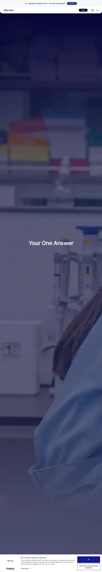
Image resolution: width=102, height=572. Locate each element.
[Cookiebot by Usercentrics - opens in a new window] (10, 569)
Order (83, 10)
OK (89, 559)
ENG (92, 10)
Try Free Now (72, 3)
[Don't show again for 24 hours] (100, 3)
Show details (24, 568)
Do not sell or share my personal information (89, 566)
